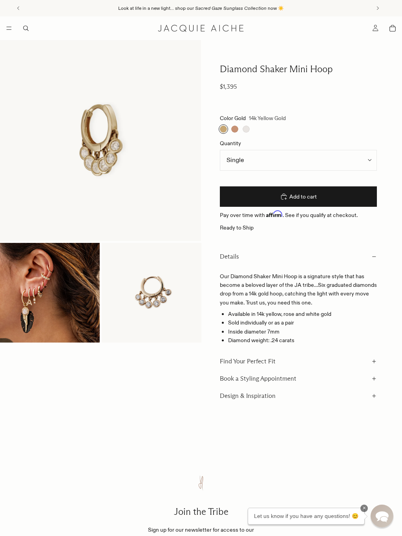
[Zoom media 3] (151, 293)
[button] (382, 516)
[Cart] (392, 28)
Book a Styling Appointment (258, 378)
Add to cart (303, 196)
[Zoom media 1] (100, 140)
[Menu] (9, 28)
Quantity (230, 143)
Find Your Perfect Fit (248, 361)
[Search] (26, 28)
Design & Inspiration (248, 395)
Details (229, 256)
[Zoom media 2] (50, 293)
